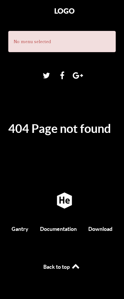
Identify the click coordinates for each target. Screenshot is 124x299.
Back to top (57, 267)
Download (100, 229)
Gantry (20, 229)
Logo (64, 11)
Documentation (58, 229)
